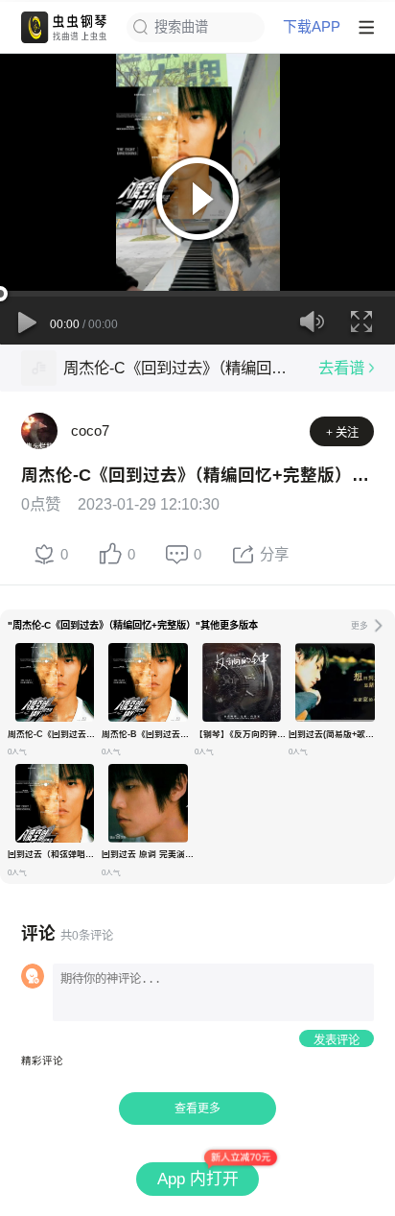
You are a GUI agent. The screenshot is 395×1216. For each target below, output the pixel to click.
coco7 (90, 430)
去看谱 (341, 367)
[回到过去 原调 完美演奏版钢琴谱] (147, 803)
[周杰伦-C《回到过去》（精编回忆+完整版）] (39, 368)
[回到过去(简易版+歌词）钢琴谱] (334, 682)
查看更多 (197, 1108)
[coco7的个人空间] (39, 431)
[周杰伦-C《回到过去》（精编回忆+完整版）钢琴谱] (54, 682)
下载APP (311, 27)
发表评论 (337, 1040)
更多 (359, 626)
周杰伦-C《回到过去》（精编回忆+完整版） (181, 367)
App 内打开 (198, 1179)
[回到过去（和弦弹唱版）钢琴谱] (54, 803)
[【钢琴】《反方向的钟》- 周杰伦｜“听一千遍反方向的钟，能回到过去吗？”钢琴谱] (241, 682)
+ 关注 (342, 433)
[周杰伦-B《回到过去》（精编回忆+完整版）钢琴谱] (147, 682)
